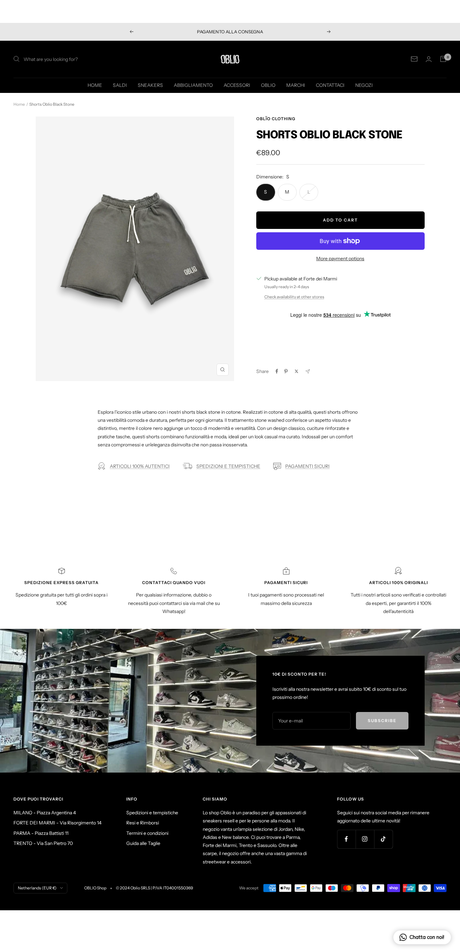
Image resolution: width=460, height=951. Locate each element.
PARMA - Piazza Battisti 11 (40, 833)
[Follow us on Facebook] (346, 839)
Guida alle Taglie (143, 843)
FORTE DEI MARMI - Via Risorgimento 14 (57, 823)
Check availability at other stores (294, 296)
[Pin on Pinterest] (286, 371)
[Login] (429, 59)
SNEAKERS (150, 85)
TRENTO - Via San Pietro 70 (43, 843)
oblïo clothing (275, 118)
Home (19, 104)
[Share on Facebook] (276, 371)
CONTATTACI (330, 85)
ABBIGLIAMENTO (193, 85)
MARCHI (295, 85)
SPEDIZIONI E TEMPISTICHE (228, 466)
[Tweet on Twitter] (296, 371)
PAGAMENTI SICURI (307, 466)
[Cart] (443, 59)
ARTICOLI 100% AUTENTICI (140, 466)
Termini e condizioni (147, 833)
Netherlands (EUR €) (37, 887)
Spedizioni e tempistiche (152, 813)
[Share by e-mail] (307, 371)
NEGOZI (364, 85)
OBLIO (268, 85)
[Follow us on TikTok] (383, 839)
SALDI (120, 85)
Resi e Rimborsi (142, 823)
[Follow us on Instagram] (365, 839)
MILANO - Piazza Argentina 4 (44, 813)
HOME (95, 85)
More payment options (340, 259)
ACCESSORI (237, 85)
